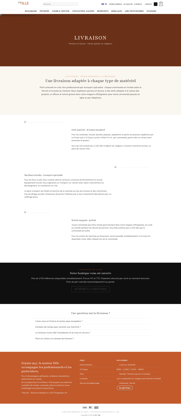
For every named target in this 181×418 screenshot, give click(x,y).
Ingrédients (103, 11)
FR (106, 4)
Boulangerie (31, 11)
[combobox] (104, 4)
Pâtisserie (44, 11)
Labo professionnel (134, 11)
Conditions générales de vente (75, 412)
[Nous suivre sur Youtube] (157, 389)
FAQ (117, 412)
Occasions (151, 11)
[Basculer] (33, 321)
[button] (155, 4)
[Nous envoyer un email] (147, 389)
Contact (148, 4)
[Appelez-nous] (152, 389)
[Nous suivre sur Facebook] (137, 389)
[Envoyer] (76, 4)
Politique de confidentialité (102, 412)
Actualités (128, 4)
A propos (138, 4)
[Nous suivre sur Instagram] (142, 389)
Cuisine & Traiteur (60, 11)
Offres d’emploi (115, 4)
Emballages (116, 11)
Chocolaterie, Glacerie (83, 11)
